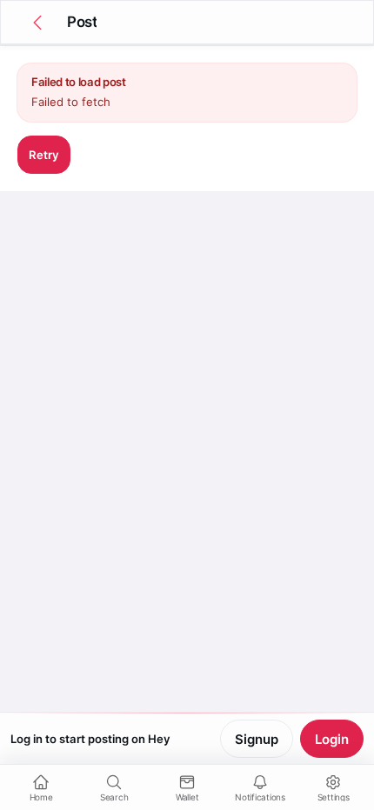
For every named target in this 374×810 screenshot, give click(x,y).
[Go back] (37, 22)
